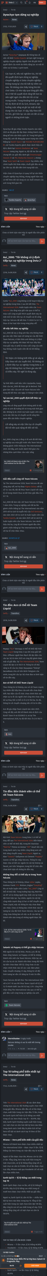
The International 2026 (29, 662)
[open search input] (21, 3)
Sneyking (38, 885)
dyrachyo (31, 200)
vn (34, 3)
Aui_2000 (13, 301)
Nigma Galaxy (31, 487)
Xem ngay (23, 218)
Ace (12, 649)
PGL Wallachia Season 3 (25, 158)
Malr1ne (7, 847)
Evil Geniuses (36, 512)
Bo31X (12, 1266)
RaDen (5, 19)
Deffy (5, 265)
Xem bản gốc (32, 1049)
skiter (32, 882)
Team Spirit (12, 161)
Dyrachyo (13, 55)
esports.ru (13, 538)
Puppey (39, 857)
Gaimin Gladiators (22, 148)
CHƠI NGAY (35, 1266)
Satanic (11, 857)
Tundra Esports (20, 58)
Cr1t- (17, 885)
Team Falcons (16, 837)
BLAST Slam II (16, 142)
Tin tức (13, 10)
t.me (10, 190)
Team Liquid (25, 161)
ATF (28, 847)
